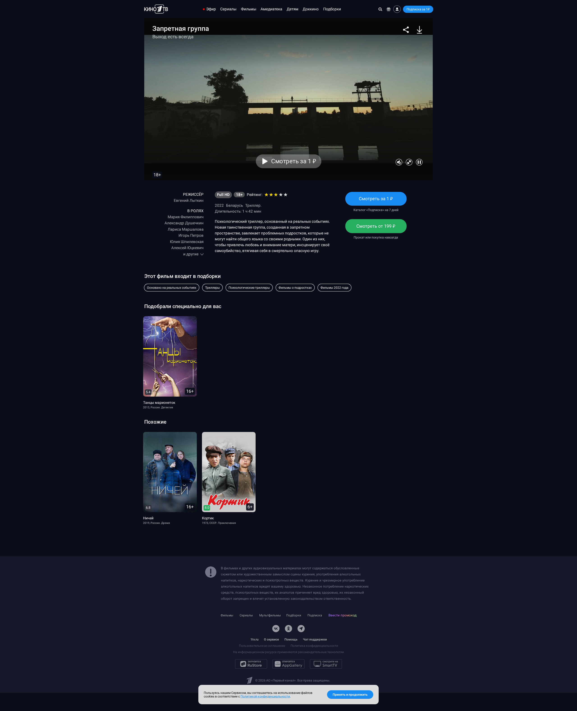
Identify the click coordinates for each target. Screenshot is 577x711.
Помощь (291, 639)
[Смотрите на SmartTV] (326, 664)
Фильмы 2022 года (334, 287)
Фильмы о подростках (295, 287)
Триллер (253, 205)
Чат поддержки (315, 639)
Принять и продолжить (350, 694)
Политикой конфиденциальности (265, 696)
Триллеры (212, 287)
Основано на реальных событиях (171, 287)
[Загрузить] (419, 30)
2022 (219, 205)
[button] (406, 30)
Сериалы (228, 9)
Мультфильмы (270, 615)
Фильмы (248, 9)
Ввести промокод (342, 615)
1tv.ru (254, 639)
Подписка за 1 (418, 9)
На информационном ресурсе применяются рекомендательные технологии (288, 652)
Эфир (211, 9)
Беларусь (234, 205)
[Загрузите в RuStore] (251, 664)
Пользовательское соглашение (262, 645)
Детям (292, 9)
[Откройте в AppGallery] (288, 664)
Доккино (311, 9)
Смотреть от (376, 228)
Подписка (314, 615)
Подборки (332, 9)
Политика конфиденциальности (314, 645)
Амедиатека (271, 9)
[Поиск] (380, 9)
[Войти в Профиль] (397, 9)
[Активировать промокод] (388, 9)
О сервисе (271, 639)
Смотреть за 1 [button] (293, 161)
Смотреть (375, 201)
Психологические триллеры (249, 287)
